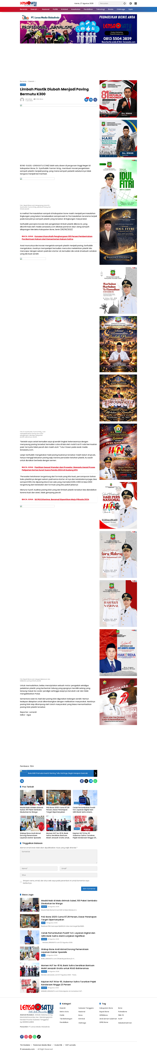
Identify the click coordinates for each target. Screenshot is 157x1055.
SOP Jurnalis (70, 1045)
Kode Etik (58, 1045)
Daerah (23, 85)
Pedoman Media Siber (42, 1045)
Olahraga (82, 1023)
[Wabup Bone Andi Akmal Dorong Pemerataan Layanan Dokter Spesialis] (32, 823)
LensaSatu (28, 99)
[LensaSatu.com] (28, 3)
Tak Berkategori (66, 1019)
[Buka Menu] (135, 3)
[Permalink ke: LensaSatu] (22, 100)
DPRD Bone (104, 1022)
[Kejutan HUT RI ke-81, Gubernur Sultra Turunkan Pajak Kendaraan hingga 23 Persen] (85, 823)
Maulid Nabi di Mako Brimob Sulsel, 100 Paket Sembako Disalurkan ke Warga (31, 810)
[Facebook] (82, 781)
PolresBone (122, 1011)
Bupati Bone (104, 1011)
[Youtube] (30, 1037)
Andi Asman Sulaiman (108, 1019)
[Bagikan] (95, 100)
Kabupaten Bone (106, 1008)
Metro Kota (64, 1011)
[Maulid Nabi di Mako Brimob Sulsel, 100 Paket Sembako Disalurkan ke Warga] (32, 797)
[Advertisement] (78, 61)
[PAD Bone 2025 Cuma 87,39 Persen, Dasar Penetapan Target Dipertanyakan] (58, 797)
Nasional (81, 1011)
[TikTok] (39, 1037)
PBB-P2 (121, 1015)
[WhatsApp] (95, 781)
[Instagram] (26, 1037)
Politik (62, 1015)
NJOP (120, 1019)
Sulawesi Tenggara (86, 1008)
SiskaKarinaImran (125, 1023)
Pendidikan (64, 1022)
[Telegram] (91, 781)
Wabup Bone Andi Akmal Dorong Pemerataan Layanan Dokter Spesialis (30, 835)
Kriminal (81, 1019)
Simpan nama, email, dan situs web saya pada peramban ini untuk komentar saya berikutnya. (56, 882)
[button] (124, 3)
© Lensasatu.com (27, 1049)
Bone (49, 803)
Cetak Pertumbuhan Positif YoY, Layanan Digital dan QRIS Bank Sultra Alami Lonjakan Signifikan (84, 810)
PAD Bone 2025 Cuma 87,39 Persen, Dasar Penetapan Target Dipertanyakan (57, 810)
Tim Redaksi (25, 1045)
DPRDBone (104, 1015)
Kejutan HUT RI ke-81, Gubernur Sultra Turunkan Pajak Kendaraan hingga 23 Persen (84, 835)
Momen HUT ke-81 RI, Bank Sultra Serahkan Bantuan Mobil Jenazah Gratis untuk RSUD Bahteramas (57, 835)
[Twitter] (86, 781)
